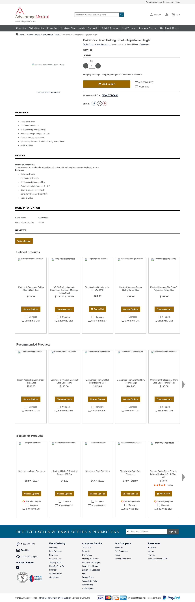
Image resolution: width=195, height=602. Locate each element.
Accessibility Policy (90, 581)
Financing (53, 569)
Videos (151, 551)
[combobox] (99, 14)
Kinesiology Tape (68, 28)
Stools (57, 34)
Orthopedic (93, 28)
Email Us (25, 550)
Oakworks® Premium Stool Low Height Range (131, 381)
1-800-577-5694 (173, 2)
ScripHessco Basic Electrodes (31, 471)
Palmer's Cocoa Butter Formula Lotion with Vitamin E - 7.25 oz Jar (163, 474)
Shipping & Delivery (90, 558)
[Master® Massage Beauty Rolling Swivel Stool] (130, 271)
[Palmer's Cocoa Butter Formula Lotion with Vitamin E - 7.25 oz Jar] (163, 455)
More (175, 28)
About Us (119, 547)
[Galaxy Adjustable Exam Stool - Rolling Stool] (30, 363)
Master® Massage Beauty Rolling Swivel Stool (130, 288)
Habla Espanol (88, 588)
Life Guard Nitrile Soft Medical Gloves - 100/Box (64, 472)
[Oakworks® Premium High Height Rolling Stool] (97, 363)
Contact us (86, 547)
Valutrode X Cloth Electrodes (97, 471)
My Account (54, 547)
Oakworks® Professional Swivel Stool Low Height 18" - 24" (164, 381)
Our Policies (87, 555)
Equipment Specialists (91, 569)
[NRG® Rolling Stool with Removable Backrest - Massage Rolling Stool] (64, 271)
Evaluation (52, 28)
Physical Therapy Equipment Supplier (54, 597)
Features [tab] (21, 112)
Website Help (87, 584)
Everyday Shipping (154, 2)
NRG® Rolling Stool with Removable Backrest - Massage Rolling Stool (64, 290)
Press (117, 555)
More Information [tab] (27, 207)
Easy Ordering (55, 551)
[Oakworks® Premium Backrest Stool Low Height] (64, 363)
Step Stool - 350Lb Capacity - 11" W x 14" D (97, 288)
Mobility (82, 28)
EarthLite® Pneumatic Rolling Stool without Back (31, 288)
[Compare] (167, 14)
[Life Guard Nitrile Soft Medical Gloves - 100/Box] (64, 455)
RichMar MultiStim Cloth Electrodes (130, 472)
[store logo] (31, 14)
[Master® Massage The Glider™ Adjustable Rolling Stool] (164, 271)
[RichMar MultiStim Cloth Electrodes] (130, 455)
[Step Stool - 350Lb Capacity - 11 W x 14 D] (97, 271)
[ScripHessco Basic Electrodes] (31, 455)
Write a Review (24, 241)
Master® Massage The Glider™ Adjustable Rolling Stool (164, 288)
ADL (162, 28)
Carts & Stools (48, 34)
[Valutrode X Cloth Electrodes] (97, 455)
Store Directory (55, 573)
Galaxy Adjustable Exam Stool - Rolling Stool (31, 381)
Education (152, 547)
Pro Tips (151, 555)
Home (22, 34)
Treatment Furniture (148, 28)
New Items (53, 555)
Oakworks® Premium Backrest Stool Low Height (64, 381)
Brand (168, 28)
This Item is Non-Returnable (48, 92)
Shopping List (55, 558)
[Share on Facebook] (94, 103)
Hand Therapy (128, 28)
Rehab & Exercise (109, 28)
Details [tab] (20, 155)
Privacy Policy (88, 577)
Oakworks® (144, 44)
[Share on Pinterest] (104, 103)
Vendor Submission (123, 558)
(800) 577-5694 (110, 95)
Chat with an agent (29, 556)
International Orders (90, 566)
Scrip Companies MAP (157, 558)
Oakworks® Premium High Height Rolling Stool (97, 381)
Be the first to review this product (96, 44)
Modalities (21, 28)
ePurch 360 (54, 577)
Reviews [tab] (20, 230)
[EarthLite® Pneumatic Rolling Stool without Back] (30, 271)
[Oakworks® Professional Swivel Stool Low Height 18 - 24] (164, 363)
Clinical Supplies (36, 28)
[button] (151, 15)
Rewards (86, 551)
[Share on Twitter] (99, 103)
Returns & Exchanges (91, 562)
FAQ (84, 573)
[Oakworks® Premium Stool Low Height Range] (130, 363)
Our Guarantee (121, 551)
